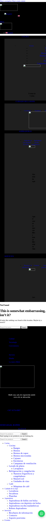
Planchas (13, 496)
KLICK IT (22, 429)
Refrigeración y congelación (22, 471)
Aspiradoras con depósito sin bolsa (25, 503)
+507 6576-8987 (14, 410)
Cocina (12, 445)
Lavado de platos (16, 466)
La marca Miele (14, 362)
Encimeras (18, 461)
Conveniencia (14, 346)
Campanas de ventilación (24, 463)
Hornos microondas (22, 455)
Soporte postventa (17, 518)
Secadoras (13, 493)
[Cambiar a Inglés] (19, 16)
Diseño (11, 358)
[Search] (0, 3)
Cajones (17, 458)
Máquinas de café (21, 486)
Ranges (16, 448)
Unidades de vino (21, 481)
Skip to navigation (6, 1)
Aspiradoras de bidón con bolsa (23, 500)
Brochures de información (21, 513)
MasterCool (18, 478)
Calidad (11, 339)
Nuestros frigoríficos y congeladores (23, 474)
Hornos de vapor (20, 453)
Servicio (12, 355)
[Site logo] (9, 10)
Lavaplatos (18, 468)
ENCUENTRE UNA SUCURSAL (23, 401)
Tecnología (13, 342)
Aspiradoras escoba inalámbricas (24, 505)
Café (11, 484)
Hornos (16, 450)
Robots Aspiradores (18, 508)
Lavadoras (13, 491)
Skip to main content (18, 1)
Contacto (13, 515)
